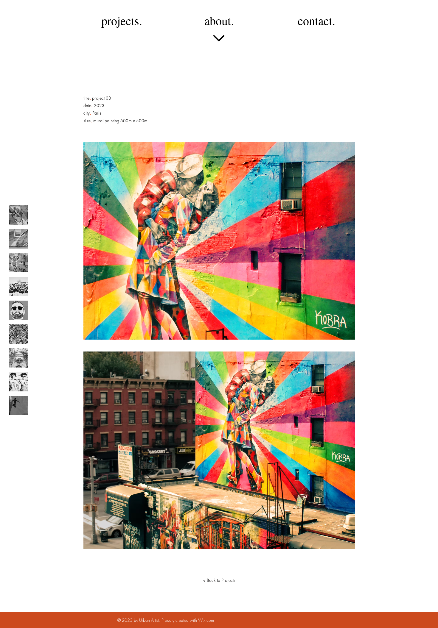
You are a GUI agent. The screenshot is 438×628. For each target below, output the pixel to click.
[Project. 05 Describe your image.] (18, 310)
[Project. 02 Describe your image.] (18, 239)
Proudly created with (179, 620)
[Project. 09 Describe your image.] (18, 405)
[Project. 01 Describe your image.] (18, 215)
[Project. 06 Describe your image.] (18, 334)
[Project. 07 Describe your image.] (18, 358)
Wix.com (206, 620)
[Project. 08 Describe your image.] (18, 381)
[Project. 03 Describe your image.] (18, 262)
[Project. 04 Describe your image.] (18, 286)
